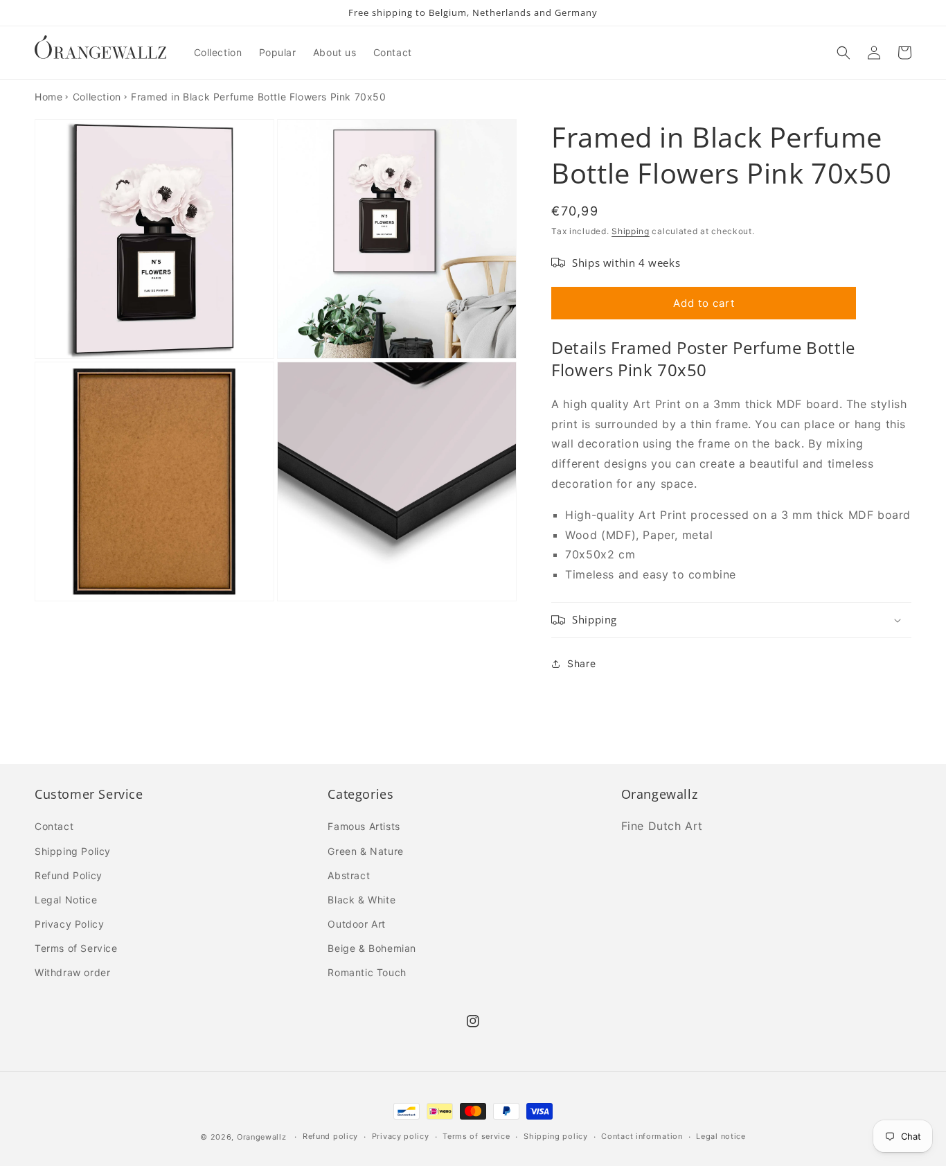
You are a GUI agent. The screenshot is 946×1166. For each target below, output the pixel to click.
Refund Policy (68, 875)
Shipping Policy (73, 851)
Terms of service (476, 1136)
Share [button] (581, 663)
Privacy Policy (69, 924)
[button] (843, 52)
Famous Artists (364, 826)
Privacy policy (400, 1136)
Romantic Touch (367, 972)
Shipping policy (556, 1136)
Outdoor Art (357, 924)
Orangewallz (262, 1137)
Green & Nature (365, 851)
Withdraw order (72, 972)
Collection (97, 97)
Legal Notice (66, 900)
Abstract (349, 875)
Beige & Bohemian (372, 948)
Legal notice (720, 1136)
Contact (54, 826)
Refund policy (330, 1136)
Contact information (641, 1136)
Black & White (361, 900)
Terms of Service (76, 948)
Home (48, 97)
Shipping (631, 231)
